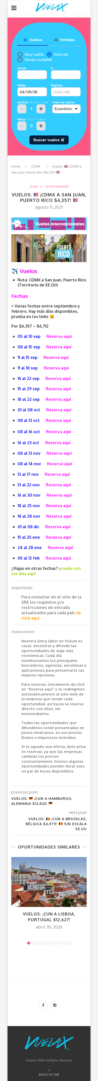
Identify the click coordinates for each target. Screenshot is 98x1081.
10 (69, 943)
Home (15, 166)
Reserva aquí (59, 336)
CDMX (35, 166)
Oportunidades (57, 186)
